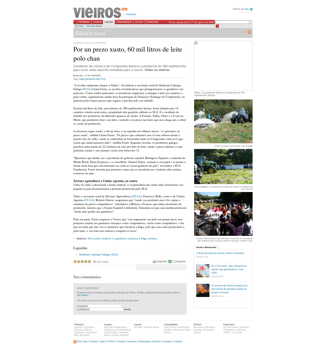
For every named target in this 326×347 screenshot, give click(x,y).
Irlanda (197, 332)
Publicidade (131, 14)
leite (98, 79)
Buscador (85, 335)
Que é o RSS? (107, 341)
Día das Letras (230, 327)
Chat (166, 327)
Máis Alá (108, 327)
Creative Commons (127, 341)
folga (82, 79)
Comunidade (124, 22)
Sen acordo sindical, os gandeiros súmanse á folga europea (122, 238)
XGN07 (227, 332)
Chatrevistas (183, 327)
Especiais (152, 22)
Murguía (124, 335)
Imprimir (162, 261)
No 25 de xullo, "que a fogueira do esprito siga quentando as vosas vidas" (229, 269)
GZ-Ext (139, 22)
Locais (109, 22)
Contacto (177, 341)
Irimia (107, 335)
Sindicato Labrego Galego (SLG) (98, 254)
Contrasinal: (83, 309)
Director (156, 341)
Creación (244, 327)
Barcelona (199, 327)
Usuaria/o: (82, 306)
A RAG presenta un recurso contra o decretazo (220, 253)
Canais (97, 22)
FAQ (76, 335)
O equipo (166, 341)
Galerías (78, 329)
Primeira (84, 22)
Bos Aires (210, 327)
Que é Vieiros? (91, 341)
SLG (103, 79)
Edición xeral (202, 257)
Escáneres (79, 332)
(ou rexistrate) (247, 12)
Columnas (89, 327)
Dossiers (241, 329)
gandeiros (90, 79)
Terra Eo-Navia (94, 26)
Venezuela (208, 329)
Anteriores (91, 332)
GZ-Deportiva (124, 329)
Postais (167, 329)
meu (247, 9)
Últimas (88, 329)
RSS (79, 341)
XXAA (136, 196)
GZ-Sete (79, 26)
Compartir (179, 261)
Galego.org (110, 329)
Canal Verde (110, 332)
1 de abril (237, 332)
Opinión (78, 327)
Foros (173, 327)
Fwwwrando (120, 327)
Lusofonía (123, 332)
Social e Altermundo (206, 247)
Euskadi (198, 329)
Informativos (229, 329)
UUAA (89, 200)
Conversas (178, 329)
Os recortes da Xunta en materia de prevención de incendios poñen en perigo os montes (229, 289)
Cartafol (115, 335)
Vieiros (101, 13)
